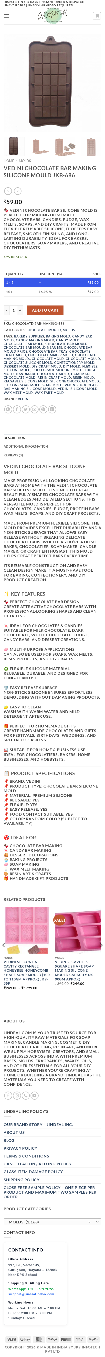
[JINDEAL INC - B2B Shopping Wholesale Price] (52, 15)
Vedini (24, 399)
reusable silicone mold (26, 381)
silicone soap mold (22, 385)
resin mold (83, 377)
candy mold (68, 340)
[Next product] (8, 191)
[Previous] (11, 83)
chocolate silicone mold (28, 363)
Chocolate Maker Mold (50, 355)
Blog (9, 1140)
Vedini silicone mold (78, 389)
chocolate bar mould (66, 344)
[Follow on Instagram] (17, 1096)
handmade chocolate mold (42, 374)
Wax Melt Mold (18, 393)
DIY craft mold (46, 366)
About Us (14, 1132)
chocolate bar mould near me (33, 347)
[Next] (93, 83)
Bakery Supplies (29, 336)
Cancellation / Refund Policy (38, 1163)
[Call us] (26, 1096)
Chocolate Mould (44, 330)
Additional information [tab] (26, 446)
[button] (7, 16)
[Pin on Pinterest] (43, 409)
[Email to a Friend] (35, 409)
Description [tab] (14, 438)
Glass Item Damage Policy (33, 1171)
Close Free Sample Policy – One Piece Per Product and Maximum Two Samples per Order (50, 1192)
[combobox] (52, 1221)
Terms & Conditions (26, 1156)
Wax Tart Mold (49, 393)
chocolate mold (48, 359)
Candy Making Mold (35, 340)
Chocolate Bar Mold (23, 344)
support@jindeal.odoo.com (31, 1294)
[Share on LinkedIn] (52, 409)
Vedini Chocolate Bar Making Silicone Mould (51, 387)
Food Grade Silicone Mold (57, 370)
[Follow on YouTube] (35, 1096)
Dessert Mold (17, 366)
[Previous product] (17, 191)
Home (9, 161)
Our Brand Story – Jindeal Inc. (38, 1124)
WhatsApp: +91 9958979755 (31, 1289)
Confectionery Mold (74, 363)
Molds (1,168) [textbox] (50, 1222)
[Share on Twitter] (26, 409)
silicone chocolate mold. (75, 381)
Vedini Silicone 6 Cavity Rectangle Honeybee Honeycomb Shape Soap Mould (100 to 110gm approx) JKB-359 (27, 972)
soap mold (52, 385)
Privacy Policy (20, 1148)
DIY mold (71, 366)
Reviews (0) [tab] (13, 455)
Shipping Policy (22, 1179)
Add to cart (45, 310)
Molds (25, 161)
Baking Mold (58, 336)
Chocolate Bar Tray (48, 351)
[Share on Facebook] (17, 409)
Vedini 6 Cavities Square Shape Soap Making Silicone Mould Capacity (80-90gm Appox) (75, 970)
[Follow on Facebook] (8, 1096)
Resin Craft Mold (54, 377)
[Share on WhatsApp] (8, 409)
